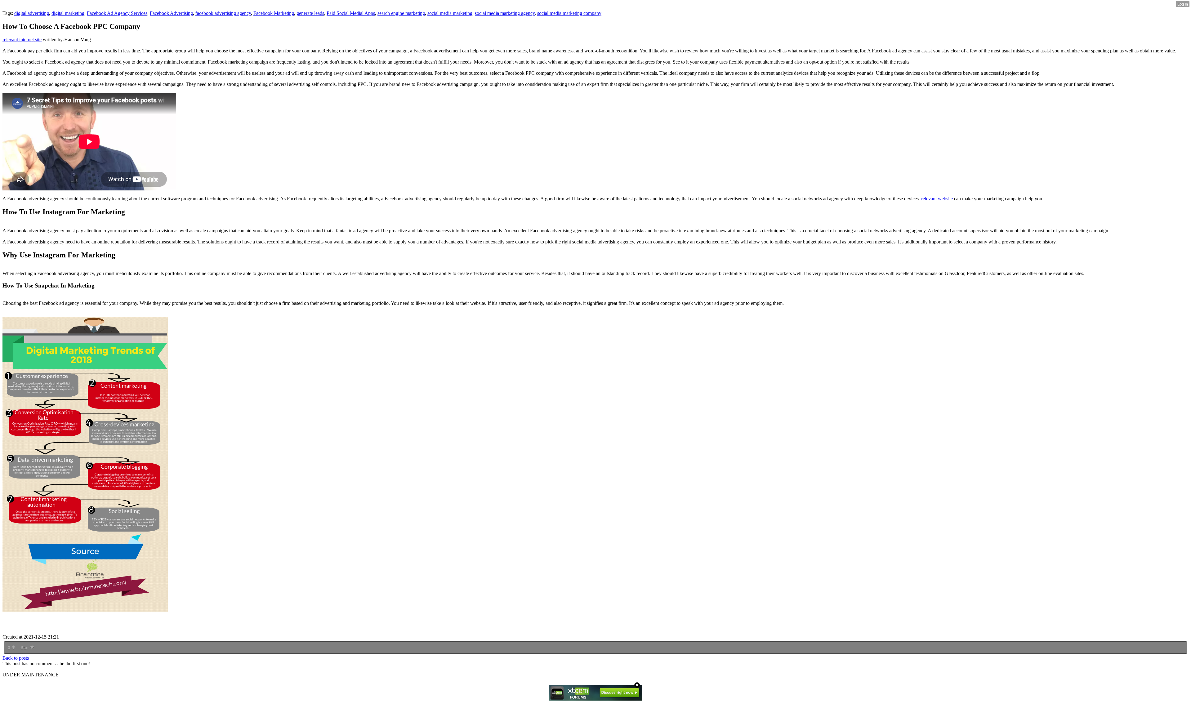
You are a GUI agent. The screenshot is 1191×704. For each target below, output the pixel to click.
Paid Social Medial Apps (351, 13)
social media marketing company (569, 13)
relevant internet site (22, 39)
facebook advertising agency (223, 13)
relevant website (937, 198)
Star (25, 647)
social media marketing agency (505, 13)
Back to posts (15, 658)
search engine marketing (401, 13)
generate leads (310, 13)
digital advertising (31, 13)
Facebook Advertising (171, 13)
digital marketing (67, 13)
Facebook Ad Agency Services (117, 13)
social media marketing (449, 13)
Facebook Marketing (273, 13)
